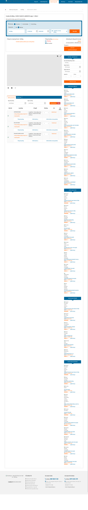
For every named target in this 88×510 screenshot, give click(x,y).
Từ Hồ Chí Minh (25, 24)
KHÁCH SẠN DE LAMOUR (69, 173)
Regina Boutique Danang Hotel (70, 144)
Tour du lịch (70, 1)
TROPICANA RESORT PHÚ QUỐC (70, 278)
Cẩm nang (63, 1)
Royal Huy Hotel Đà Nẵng (69, 219)
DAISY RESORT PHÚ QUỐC (69, 237)
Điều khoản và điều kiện (31, 480)
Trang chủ (36, 1)
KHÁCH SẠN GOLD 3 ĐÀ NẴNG (70, 134)
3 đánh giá (73, 292)
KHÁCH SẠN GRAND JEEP (69, 103)
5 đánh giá (73, 347)
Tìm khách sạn (72, 81)
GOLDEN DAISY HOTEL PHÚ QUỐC (70, 247)
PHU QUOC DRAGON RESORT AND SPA (71, 290)
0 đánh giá (73, 96)
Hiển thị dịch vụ (35, 119)
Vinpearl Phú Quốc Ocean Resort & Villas (71, 200)
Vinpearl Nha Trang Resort (69, 317)
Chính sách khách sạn (31, 482)
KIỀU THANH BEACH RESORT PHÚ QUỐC (71, 259)
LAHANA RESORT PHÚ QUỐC (69, 451)
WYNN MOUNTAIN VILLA (69, 353)
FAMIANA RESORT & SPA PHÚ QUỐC (71, 442)
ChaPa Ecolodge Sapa (68, 335)
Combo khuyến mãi (43, 1)
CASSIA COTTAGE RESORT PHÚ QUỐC (71, 422)
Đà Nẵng (22, 9)
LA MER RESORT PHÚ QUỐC (69, 268)
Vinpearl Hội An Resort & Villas (70, 210)
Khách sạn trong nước (13, 9)
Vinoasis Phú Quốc (67, 412)
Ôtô (16, 27)
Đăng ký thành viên (78, 1)
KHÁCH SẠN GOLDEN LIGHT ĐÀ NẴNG (71, 125)
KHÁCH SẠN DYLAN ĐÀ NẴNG (70, 164)
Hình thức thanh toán (31, 483)
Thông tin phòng (21, 119)
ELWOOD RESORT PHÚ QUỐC (69, 431)
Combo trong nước (53, 1)
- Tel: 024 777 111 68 (49, 485)
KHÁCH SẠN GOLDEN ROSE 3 (69, 113)
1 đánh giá (73, 203)
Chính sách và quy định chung (32, 488)
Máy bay (21, 27)
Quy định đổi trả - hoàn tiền (32, 487)
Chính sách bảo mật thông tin (32, 485)
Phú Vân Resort (67, 228)
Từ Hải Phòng (33, 24)
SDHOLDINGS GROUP (17, 482)
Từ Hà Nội (18, 24)
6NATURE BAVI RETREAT (68, 344)
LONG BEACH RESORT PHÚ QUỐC (70, 461)
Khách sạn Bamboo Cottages (69, 326)
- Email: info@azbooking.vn (50, 487)
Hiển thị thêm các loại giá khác (52, 119)
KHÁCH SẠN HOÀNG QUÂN (69, 94)
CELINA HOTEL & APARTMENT (70, 182)
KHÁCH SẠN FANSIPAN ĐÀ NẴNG (70, 155)
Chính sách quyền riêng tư (31, 478)
